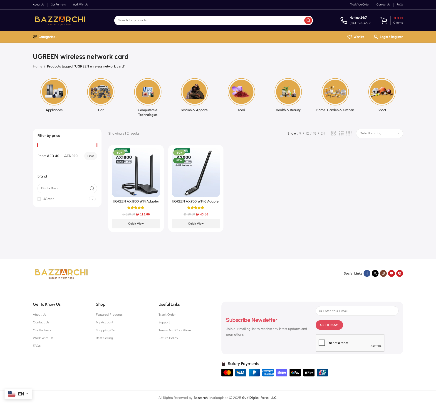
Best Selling (104, 338)
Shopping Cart (106, 330)
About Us (39, 315)
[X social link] (375, 273)
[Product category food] (241, 96)
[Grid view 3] (341, 133)
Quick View (136, 223)
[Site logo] (60, 20)
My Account (104, 322)
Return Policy (168, 338)
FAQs (37, 346)
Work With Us (43, 338)
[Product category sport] (382, 96)
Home (37, 66)
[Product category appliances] (54, 96)
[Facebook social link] (367, 273)
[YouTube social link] (391, 273)
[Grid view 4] (349, 133)
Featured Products (109, 315)
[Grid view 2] (333, 133)
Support (164, 322)
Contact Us (41, 322)
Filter (90, 156)
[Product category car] (101, 96)
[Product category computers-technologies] (148, 99)
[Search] (308, 20)
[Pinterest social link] (399, 273)
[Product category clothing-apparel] (194, 96)
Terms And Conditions (175, 330)
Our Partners (42, 330)
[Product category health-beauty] (288, 96)
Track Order (167, 315)
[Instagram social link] (383, 273)
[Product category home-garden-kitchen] (335, 96)
